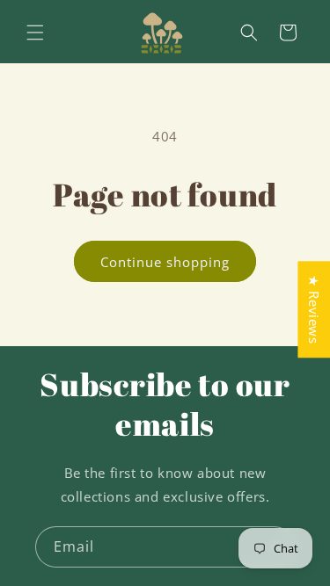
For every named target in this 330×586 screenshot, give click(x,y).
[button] (35, 32)
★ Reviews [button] (314, 309)
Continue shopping (165, 262)
